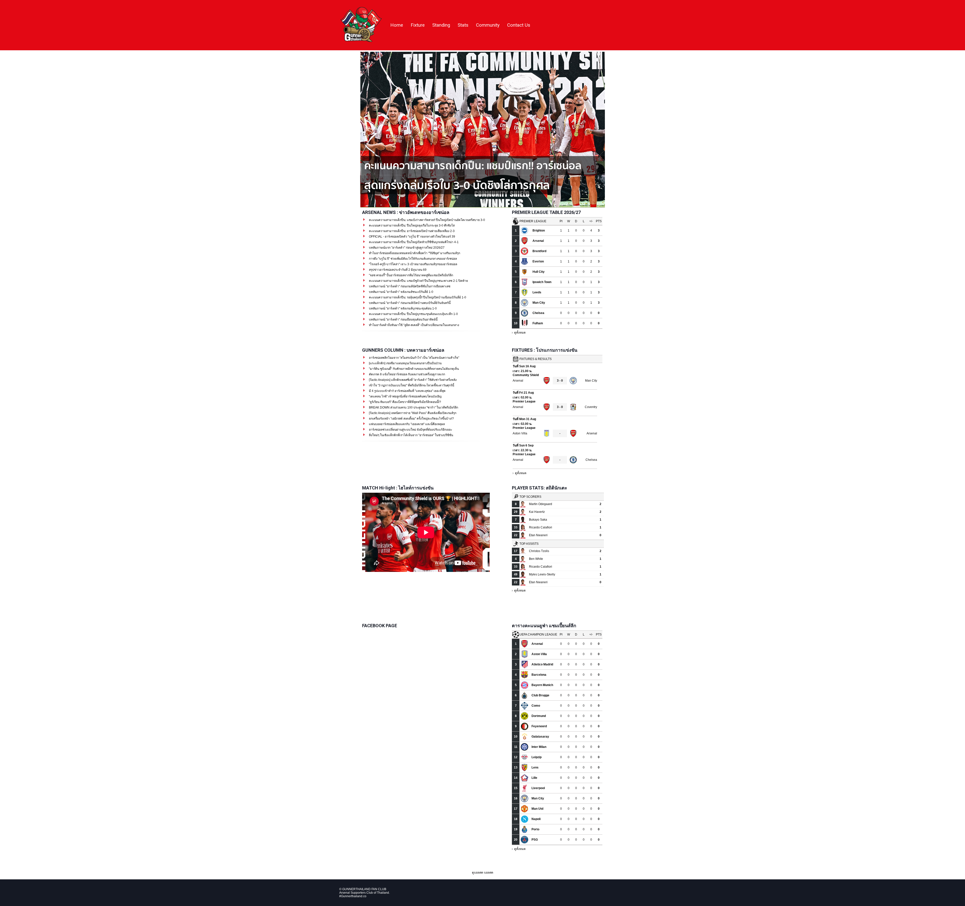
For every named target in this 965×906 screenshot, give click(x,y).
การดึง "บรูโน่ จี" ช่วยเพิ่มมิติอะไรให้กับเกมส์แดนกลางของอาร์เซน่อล (412, 258)
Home (396, 25)
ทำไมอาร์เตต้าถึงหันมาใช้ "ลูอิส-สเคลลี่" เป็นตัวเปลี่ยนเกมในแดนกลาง (413, 325)
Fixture (418, 25)
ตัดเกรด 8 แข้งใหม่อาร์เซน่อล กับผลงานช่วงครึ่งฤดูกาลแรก (406, 374)
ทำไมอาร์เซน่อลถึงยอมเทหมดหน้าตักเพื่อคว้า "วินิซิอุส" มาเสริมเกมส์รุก (414, 253)
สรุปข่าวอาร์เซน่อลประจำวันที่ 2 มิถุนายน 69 (397, 269)
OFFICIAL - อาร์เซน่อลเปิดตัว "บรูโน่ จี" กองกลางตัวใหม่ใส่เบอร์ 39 (411, 236)
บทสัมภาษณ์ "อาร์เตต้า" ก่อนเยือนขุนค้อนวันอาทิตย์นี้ (403, 319)
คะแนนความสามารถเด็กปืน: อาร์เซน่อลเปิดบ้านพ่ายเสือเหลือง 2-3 (411, 231)
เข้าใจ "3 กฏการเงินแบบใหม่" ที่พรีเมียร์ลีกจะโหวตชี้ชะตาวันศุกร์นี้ (411, 385)
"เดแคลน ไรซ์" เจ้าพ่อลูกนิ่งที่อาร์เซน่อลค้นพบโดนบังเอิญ (405, 396)
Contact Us (518, 25)
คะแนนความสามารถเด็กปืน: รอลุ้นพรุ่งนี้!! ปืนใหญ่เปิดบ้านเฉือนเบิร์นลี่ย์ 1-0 (417, 297)
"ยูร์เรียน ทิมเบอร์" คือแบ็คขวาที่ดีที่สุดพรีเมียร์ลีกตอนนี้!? (404, 402)
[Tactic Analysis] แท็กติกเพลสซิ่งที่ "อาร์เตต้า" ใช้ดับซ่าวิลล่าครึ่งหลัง (412, 380)
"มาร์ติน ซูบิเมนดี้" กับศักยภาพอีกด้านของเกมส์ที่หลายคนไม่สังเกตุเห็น (413, 369)
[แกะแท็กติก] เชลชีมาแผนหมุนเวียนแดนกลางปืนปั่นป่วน (405, 363)
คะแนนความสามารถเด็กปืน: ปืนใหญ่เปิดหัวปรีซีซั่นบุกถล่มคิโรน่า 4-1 (413, 242)
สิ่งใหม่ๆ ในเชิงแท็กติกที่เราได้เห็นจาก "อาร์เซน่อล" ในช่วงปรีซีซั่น (410, 435)
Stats (463, 25)
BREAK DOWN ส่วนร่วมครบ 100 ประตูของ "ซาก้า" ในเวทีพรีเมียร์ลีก (413, 407)
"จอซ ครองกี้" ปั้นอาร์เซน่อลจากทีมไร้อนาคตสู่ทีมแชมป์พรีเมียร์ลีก (410, 275)
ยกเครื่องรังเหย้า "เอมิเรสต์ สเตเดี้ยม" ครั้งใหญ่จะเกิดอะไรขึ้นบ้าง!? (411, 418)
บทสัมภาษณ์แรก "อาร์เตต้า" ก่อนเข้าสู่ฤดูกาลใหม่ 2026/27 (406, 247)
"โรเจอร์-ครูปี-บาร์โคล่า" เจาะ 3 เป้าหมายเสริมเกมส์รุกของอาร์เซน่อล (412, 264)
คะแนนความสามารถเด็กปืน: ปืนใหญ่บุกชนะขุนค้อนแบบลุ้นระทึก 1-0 (413, 314)
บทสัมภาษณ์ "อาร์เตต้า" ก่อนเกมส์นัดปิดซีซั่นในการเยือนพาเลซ (409, 286)
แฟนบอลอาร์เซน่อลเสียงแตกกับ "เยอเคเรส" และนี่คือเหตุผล (406, 424)
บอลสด (488, 872)
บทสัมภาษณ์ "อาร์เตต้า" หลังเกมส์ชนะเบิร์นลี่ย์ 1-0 (400, 292)
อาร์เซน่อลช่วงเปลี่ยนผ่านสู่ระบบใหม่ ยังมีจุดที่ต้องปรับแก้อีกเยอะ (410, 429)
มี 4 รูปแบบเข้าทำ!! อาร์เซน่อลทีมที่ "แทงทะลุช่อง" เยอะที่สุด (407, 391)
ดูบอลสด (477, 872)
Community (488, 25)
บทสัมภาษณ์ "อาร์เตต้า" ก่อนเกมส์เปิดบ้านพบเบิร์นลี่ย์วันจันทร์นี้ (409, 303)
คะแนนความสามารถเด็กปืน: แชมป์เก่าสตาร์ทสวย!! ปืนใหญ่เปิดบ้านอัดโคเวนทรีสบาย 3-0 (426, 220)
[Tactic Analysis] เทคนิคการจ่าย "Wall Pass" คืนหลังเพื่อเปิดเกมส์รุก (412, 413)
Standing (441, 25)
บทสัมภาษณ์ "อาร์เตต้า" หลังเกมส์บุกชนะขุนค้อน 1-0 (402, 308)
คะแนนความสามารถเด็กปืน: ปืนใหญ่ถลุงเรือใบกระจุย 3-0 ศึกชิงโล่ (411, 225)
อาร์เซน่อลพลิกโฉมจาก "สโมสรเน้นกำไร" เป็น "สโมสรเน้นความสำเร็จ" (413, 357)
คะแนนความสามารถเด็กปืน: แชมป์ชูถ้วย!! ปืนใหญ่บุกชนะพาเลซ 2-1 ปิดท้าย (418, 281)
